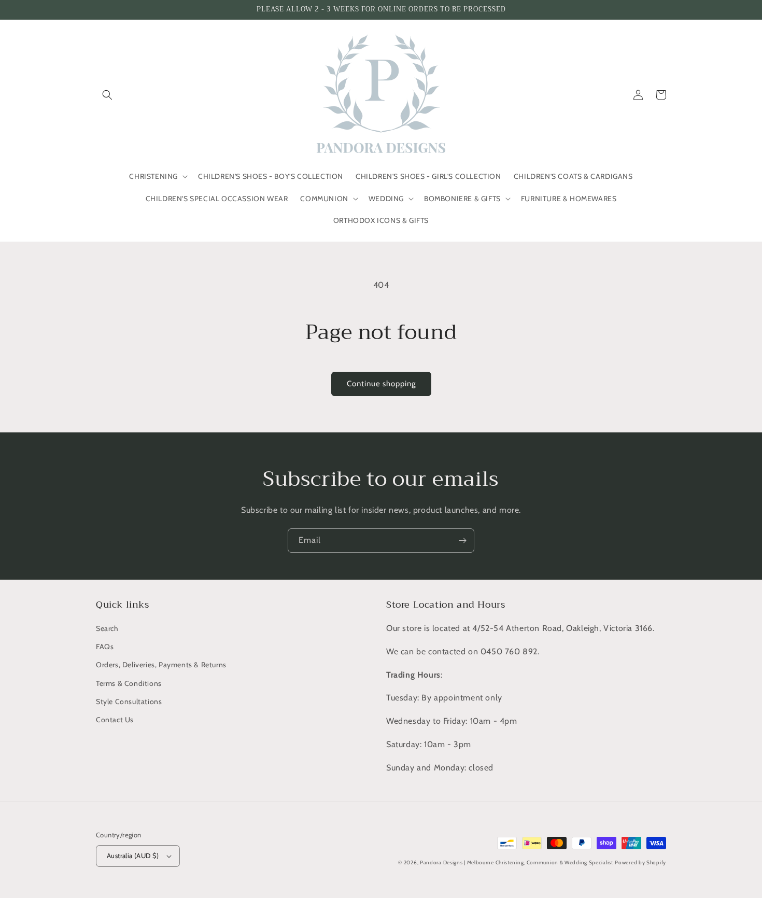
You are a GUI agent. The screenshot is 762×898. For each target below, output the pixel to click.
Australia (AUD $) (133, 855)
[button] (107, 94)
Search (107, 628)
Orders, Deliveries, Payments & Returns (161, 664)
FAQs (105, 646)
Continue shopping (381, 383)
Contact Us (115, 719)
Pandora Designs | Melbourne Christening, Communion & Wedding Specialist (516, 862)
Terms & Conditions (129, 683)
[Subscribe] (462, 540)
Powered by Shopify (640, 862)
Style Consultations (129, 701)
